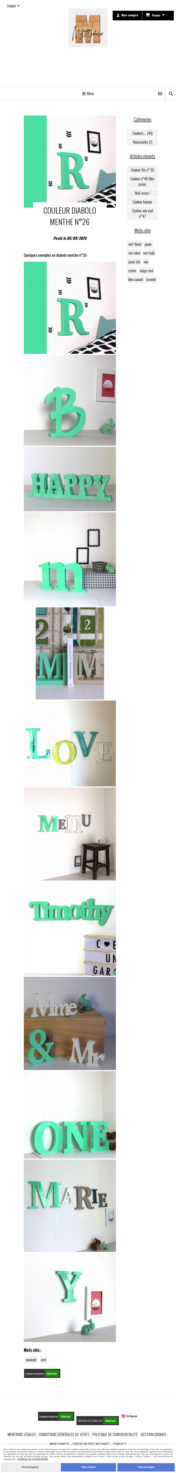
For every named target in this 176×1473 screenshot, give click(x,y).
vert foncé (134, 244)
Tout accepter (146, 1467)
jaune (148, 244)
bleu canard (135, 279)
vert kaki (149, 253)
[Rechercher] (171, 93)
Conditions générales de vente (64, 1434)
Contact (119, 1444)
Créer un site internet (91, 1444)
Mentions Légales (22, 1434)
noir (146, 262)
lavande (151, 279)
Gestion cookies (153, 1434)
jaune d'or (134, 262)
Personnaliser (30, 1467)
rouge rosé (146, 270)
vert (43, 1359)
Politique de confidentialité (115, 1434)
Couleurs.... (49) (142, 133)
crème (132, 270)
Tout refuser (88, 1467)
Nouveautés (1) (142, 142)
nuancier (31, 1359)
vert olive (134, 253)
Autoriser (52, 1373)
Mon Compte (60, 1444)
